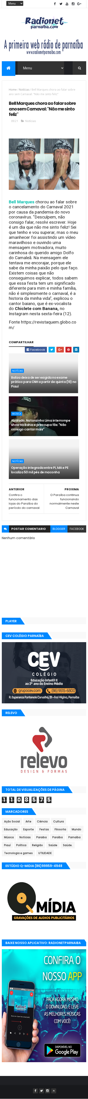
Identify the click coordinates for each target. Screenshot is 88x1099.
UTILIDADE (45, 853)
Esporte (28, 829)
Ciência (42, 821)
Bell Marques (21, 201)
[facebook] (54, 4)
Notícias (24, 90)
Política (21, 845)
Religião (37, 845)
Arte (28, 821)
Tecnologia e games (18, 853)
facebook (77, 529)
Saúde (53, 845)
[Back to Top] (53, 1090)
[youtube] (67, 4)
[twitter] (60, 4)
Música (16, 413)
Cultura (58, 821)
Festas (44, 829)
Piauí (7, 845)
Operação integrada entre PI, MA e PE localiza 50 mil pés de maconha (39, 469)
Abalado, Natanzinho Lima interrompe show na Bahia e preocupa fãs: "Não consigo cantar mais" (40, 425)
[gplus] (79, 4)
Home (13, 90)
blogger (59, 529)
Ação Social (12, 821)
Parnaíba (74, 837)
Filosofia (60, 829)
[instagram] (73, 4)
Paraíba (57, 837)
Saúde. (67, 845)
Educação (11, 829)
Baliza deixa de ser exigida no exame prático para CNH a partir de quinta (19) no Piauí (43, 382)
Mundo (76, 829)
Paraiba (41, 837)
